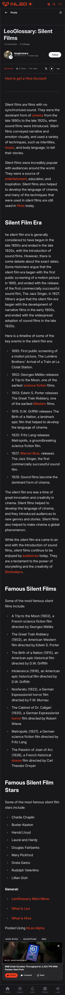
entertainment (16, 179)
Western (39, 404)
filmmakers (14, 572)
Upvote (13, 975)
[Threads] (14, 4)
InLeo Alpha (35, 928)
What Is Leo (21, 909)
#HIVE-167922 (12, 939)
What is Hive (21, 918)
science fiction (35, 385)
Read (42, 975)
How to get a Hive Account (25, 78)
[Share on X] (46, 68)
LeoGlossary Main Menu (30, 899)
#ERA (44, 939)
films (20, 206)
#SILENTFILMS (29, 939)
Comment (28, 975)
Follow (55, 54)
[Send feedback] (30, 4)
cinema (37, 115)
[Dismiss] (58, 946)
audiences (31, 556)
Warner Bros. (30, 453)
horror (16, 718)
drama (17, 761)
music (9, 148)
